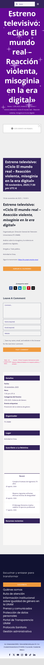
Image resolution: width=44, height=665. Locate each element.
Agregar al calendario (22, 269)
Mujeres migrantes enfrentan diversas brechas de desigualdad (23, 494)
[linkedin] (34, 655)
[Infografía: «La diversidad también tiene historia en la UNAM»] (15, 534)
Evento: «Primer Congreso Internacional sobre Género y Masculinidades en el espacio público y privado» (25, 362)
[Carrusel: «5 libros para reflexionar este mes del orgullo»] (7, 534)
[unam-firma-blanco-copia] (9, 559)
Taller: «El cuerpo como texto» (7, 361)
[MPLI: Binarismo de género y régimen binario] (15, 528)
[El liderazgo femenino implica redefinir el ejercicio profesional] (8, 506)
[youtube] (18, 655)
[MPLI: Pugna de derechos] (22, 528)
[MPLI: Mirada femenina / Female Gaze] (30, 528)
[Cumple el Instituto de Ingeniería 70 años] (8, 482)
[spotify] (26, 655)
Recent (22, 476)
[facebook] (10, 655)
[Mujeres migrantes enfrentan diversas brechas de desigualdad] (8, 494)
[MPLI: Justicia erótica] (7, 528)
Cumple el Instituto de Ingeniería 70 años (25, 483)
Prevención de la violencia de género (17, 407)
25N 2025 (7, 400)
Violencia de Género (19, 400)
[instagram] (22, 655)
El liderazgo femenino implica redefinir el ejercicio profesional (23, 506)
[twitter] (14, 655)
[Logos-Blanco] (8, 3)
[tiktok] (30, 655)
